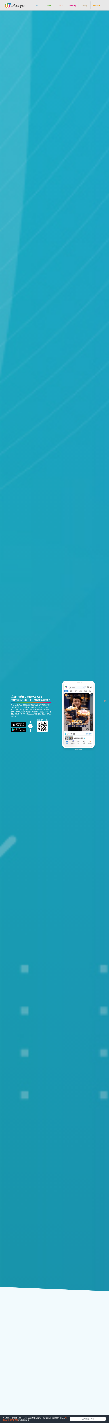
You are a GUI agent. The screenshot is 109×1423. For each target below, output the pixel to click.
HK (37, 5)
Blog (84, 5)
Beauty (72, 5)
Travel (49, 5)
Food (60, 5)
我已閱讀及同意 (87, 1419)
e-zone (96, 5)
